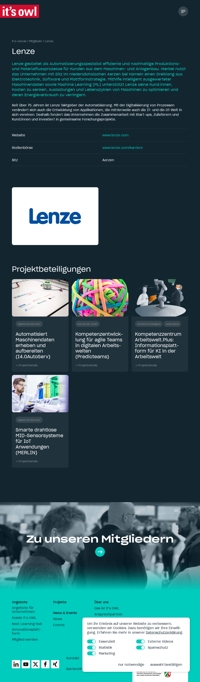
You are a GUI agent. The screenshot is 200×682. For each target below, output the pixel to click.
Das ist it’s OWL (106, 608)
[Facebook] (45, 664)
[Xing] (55, 664)
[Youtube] (26, 664)
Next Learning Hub (27, 624)
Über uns (101, 602)
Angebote (19, 602)
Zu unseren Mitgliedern (100, 539)
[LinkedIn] (16, 664)
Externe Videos (160, 641)
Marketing (107, 653)
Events (58, 625)
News (57, 619)
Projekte (59, 602)
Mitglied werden (25, 639)
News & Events (65, 613)
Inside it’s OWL (24, 618)
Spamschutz (158, 647)
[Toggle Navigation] (183, 11)
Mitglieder (35, 41)
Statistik (105, 647)
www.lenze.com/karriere (122, 148)
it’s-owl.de (19, 41)
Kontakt (72, 658)
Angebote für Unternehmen (23, 610)
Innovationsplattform (26, 631)
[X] (35, 664)
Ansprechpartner (108, 614)
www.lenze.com (115, 135)
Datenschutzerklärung (164, 632)
